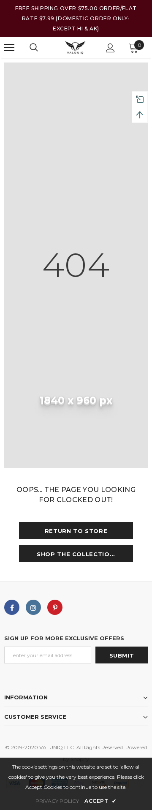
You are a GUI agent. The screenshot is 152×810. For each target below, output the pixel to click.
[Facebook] (11, 607)
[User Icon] (110, 47)
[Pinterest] (54, 607)
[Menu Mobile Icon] (9, 48)
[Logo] (75, 48)
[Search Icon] (34, 47)
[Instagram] (33, 607)
